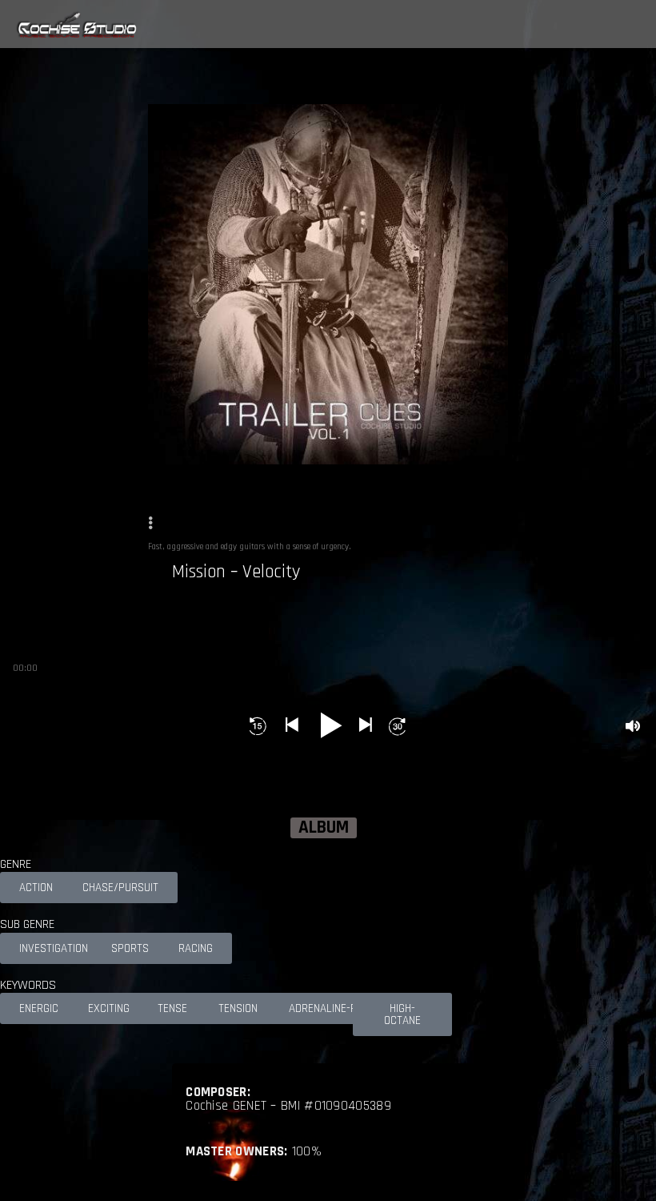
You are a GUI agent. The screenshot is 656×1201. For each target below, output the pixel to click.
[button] (258, 726)
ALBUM (323, 827)
